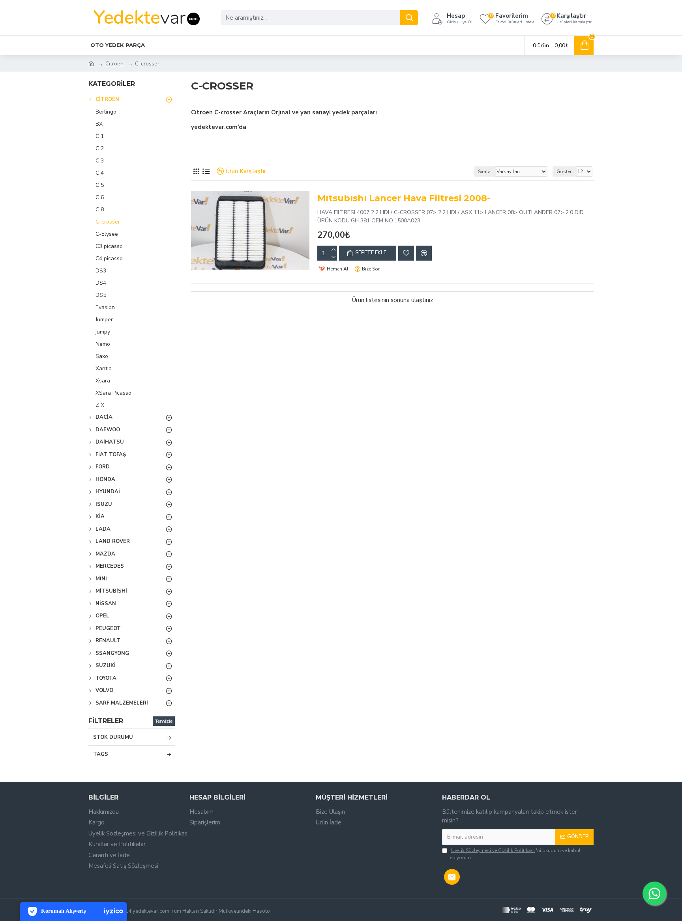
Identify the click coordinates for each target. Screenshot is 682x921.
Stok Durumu (113, 737)
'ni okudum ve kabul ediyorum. (515, 854)
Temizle (163, 721)
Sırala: (485, 171)
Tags (100, 754)
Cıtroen (114, 63)
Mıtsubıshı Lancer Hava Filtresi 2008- (403, 198)
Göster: (564, 171)
